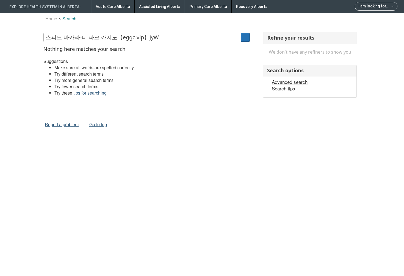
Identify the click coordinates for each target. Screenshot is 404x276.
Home (51, 18)
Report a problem (62, 124)
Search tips (283, 88)
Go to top (98, 124)
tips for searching (90, 93)
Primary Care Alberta (208, 6)
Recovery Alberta (251, 6)
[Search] (245, 37)
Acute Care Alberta (113, 6)
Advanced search (290, 82)
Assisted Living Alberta (159, 6)
